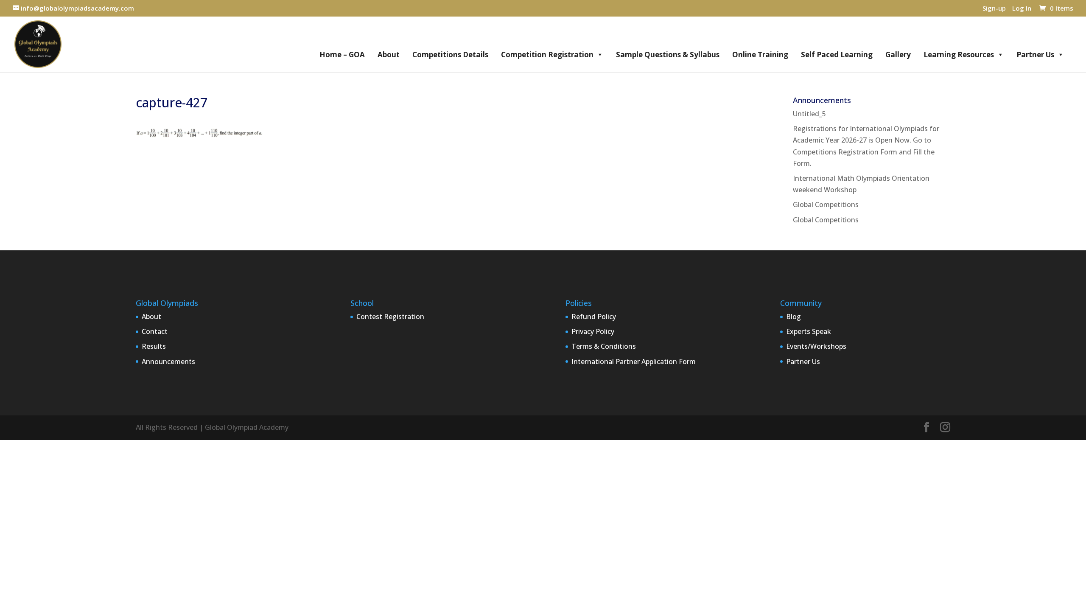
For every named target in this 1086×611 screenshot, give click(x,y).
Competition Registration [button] (547, 54)
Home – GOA (342, 54)
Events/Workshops (816, 346)
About (389, 54)
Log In (1021, 8)
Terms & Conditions (603, 346)
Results (154, 346)
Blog (793, 316)
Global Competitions (826, 204)
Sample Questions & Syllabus (667, 54)
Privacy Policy (592, 331)
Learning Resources (959, 54)
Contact (155, 331)
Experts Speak (808, 331)
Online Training (760, 54)
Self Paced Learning (837, 54)
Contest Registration (390, 316)
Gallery (898, 54)
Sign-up (994, 8)
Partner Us (1035, 54)
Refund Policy (593, 316)
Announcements (168, 361)
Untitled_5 (809, 113)
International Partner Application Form (633, 361)
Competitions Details (450, 54)
